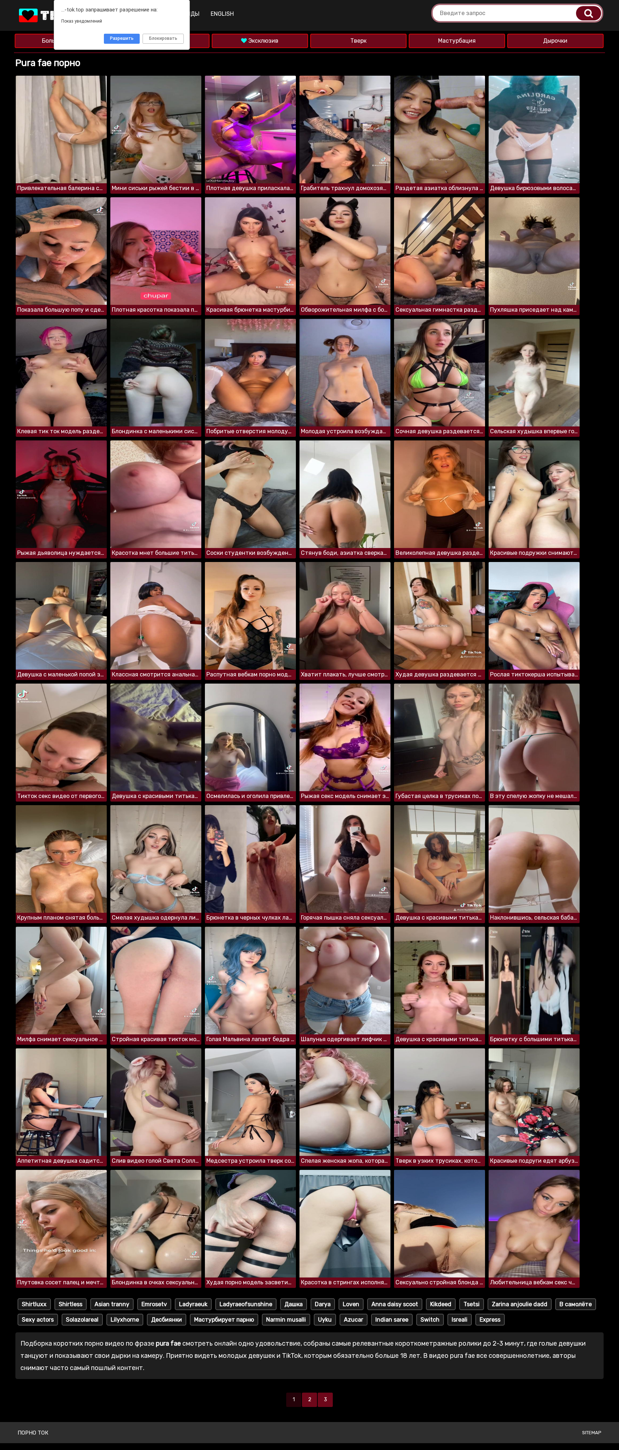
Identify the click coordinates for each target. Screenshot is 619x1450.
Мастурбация (457, 40)
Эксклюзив (262, 40)
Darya (323, 1304)
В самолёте (576, 1304)
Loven (351, 1304)
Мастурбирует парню (224, 1319)
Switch (430, 1319)
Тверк (358, 40)
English (222, 13)
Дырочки (555, 40)
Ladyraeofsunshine (246, 1304)
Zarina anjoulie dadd (519, 1304)
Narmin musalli (286, 1319)
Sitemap (591, 1432)
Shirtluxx (34, 1304)
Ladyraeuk (193, 1304)
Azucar (353, 1319)
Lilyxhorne (125, 1319)
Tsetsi (472, 1304)
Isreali (459, 1319)
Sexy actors (38, 1319)
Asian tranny (112, 1304)
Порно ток (33, 1433)
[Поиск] (588, 13)
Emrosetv (154, 1304)
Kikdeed (440, 1304)
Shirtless (70, 1304)
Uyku (325, 1319)
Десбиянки (166, 1319)
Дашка (293, 1304)
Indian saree (391, 1319)
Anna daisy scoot (394, 1304)
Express (490, 1319)
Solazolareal (82, 1319)
